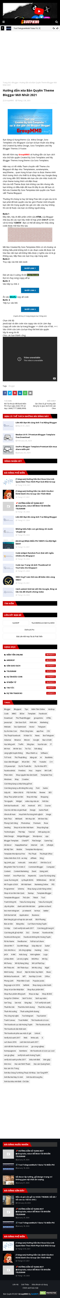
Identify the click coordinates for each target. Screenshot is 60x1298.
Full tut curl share (37, 941)
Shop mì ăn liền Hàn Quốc (14, 893)
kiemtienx (23, 1051)
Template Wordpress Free (14, 854)
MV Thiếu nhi (9, 967)
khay (17, 779)
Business (35, 915)
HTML (48, 718)
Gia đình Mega (22, 946)
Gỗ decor (8, 845)
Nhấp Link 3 (30, 309)
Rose (46, 823)
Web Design (9, 836)
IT (51, 744)
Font (37, 788)
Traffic (20, 744)
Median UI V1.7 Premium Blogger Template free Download (35, 436)
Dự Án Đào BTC (41, 766)
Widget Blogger (23, 836)
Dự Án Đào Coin (27, 676)
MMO (14, 713)
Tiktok (35, 897)
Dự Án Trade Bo (27, 693)
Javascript (8, 722)
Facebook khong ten (12, 937)
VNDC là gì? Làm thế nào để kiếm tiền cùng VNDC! (35, 578)
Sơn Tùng (7, 1002)
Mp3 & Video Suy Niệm (34, 972)
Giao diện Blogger (11, 762)
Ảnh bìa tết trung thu (34, 1077)
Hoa (30, 770)
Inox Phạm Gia (19, 875)
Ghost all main (9, 814)
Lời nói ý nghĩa (22, 959)
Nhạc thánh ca (31, 753)
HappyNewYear (21, 845)
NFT (24, 976)
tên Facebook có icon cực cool (42, 1051)
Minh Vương (8, 972)
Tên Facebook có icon (40, 1020)
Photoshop (25, 823)
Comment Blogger (36, 867)
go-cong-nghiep (37, 1046)
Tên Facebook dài (43, 1024)
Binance (18, 740)
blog (42, 858)
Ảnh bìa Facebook (11, 805)
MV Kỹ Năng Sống (21, 963)
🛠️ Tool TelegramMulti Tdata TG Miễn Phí (35, 1165)
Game (45, 788)
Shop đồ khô (47, 994)
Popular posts (38, 981)
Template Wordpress (34, 849)
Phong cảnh (8, 981)
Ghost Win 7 (9, 946)
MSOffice (35, 959)
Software (44, 753)
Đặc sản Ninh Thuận (22, 1064)
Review (42, 792)
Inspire (38, 770)
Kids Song (23, 954)
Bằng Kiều (20, 924)
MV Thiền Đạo (23, 967)
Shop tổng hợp (42, 827)
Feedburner (22, 941)
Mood (19, 972)
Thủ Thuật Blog (21, 757)
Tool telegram (27, 1016)
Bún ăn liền (8, 924)
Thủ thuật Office (46, 854)
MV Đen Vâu (43, 819)
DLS (27, 932)
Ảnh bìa (45, 801)
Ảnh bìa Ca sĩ (46, 862)
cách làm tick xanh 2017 (29, 1042)
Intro (46, 950)
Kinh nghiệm (35, 954)
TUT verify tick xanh (42, 1002)
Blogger (15, 82)
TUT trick (7, 757)
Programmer (9, 889)
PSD (34, 762)
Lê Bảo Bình (9, 959)
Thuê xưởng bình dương (29, 1011)
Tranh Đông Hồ (10, 902)
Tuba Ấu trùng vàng (27, 902)
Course (48, 805)
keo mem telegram (11, 911)
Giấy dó (7, 792)
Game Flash (43, 810)
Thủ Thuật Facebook (12, 735)
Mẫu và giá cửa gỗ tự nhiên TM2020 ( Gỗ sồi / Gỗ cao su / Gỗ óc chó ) (36, 1198)
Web (25, 1038)
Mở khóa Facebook (11, 976)
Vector (31, 727)
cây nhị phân (9, 906)
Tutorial (31, 832)
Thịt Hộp (21, 832)
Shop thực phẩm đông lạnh (14, 994)
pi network (27, 911)
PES (53, 884)
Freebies (22, 770)
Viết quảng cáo (44, 832)
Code (6, 713)
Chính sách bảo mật (30, 1288)
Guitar (47, 946)
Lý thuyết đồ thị (27, 880)
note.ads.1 (33, 862)
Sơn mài (18, 1002)
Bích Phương (40, 919)
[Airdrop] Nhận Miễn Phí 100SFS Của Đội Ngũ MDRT (36, 542)
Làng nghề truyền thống (13, 753)
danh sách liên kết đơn (26, 906)
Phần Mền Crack (23, 981)
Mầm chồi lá (18, 792)
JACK (6, 954)
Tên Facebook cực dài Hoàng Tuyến (18, 1024)
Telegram (27, 671)
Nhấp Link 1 (30, 268)
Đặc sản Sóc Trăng (11, 1068)
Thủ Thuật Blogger (23, 718)
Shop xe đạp (34, 994)
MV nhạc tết (30, 819)
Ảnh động (38, 748)
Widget (19, 801)
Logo (46, 954)
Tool (43, 897)
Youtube (42, 762)
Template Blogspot (11, 897)
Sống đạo (30, 744)
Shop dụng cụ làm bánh (42, 985)
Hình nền (33, 722)
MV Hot (7, 748)
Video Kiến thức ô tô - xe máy (15, 858)
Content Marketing (21, 871)
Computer (51, 867)
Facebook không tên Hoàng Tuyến (37, 937)
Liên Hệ (15, 1284)
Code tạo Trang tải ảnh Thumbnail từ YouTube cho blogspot (33, 566)
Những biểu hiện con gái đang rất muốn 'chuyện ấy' (34, 530)
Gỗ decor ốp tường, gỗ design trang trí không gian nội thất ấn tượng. (34, 1178)
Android (31, 805)
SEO (50, 792)
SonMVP (15, 623)
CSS (48, 731)
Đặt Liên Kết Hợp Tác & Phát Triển (29, 636)
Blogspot (17, 709)
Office (47, 976)
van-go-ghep (9, 1055)
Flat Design (36, 840)
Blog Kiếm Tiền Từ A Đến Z (14, 867)
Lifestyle (50, 845)
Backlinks (48, 757)
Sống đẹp (28, 1002)
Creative (25, 779)
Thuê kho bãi (9, 1007)
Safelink (26, 985)
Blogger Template (11, 840)
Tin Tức (27, 687)
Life (42, 845)
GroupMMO (9, 100)
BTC (39, 805)
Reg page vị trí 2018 (12, 985)
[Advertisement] (30, 58)
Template (31, 713)
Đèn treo (7, 1064)
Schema (21, 889)
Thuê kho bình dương (26, 1007)
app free (40, 731)
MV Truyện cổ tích (11, 884)
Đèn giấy (46, 1059)
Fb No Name (9, 941)
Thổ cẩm (26, 897)
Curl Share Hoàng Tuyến (37, 924)
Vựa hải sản (42, 744)
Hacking (38, 950)
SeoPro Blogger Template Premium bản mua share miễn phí (36, 448)
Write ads (34, 1038)
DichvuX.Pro (29, 629)
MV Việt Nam (26, 884)
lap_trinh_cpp (9, 862)
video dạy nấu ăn (32, 801)
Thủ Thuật (32, 854)
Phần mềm (8, 775)
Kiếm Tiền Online (27, 654)
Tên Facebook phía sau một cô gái (17, 1033)
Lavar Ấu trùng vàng (47, 875)
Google (36, 740)
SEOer (22, 713)
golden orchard (45, 906)
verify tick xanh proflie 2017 (15, 1059)
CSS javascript (9, 766)
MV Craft (48, 770)
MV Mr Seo (17, 748)
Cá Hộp (7, 928)
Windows (7, 779)
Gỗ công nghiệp (25, 950)
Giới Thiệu (25, 1284)
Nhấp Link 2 (30, 290)
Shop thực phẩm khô (35, 989)
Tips (26, 709)
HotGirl (7, 875)
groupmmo (38, 718)
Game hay (48, 840)
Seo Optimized (20, 727)
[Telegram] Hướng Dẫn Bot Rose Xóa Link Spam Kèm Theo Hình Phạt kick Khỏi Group (35, 480)
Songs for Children (11, 998)
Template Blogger (44, 893)
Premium (37, 823)
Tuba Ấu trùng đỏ (45, 902)
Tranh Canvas (9, 1020)
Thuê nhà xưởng (10, 1011)
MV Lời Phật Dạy (38, 963)
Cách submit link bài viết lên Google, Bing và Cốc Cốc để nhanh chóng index (36, 590)
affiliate (33, 858)
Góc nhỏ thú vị (9, 950)
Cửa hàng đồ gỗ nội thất (13, 932)
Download (8, 718)
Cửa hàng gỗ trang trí (45, 928)
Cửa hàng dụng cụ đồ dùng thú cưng (18, 788)
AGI (23, 805)
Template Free (46, 775)
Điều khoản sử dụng (40, 1284)
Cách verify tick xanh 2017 (24, 928)
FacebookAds (9, 770)
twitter (46, 911)
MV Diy (44, 959)
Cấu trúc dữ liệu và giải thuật (15, 810)
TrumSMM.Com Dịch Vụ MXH (43, 623)
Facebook (43, 713)
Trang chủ (7, 82)
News (37, 735)
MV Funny (8, 963)
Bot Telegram (48, 735)
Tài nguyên (8, 801)
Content (7, 871)
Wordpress (37, 836)
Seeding (7, 827)
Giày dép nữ (36, 946)
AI (41, 757)
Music (48, 972)
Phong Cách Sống (11, 823)
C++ (51, 762)
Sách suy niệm (40, 998)
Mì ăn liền (25, 762)
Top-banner (41, 1016)
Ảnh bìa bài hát (10, 915)
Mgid (47, 967)
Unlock (37, 1033)
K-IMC (13, 954)
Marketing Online (41, 884)
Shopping (44, 797)
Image (48, 814)
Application (24, 915)
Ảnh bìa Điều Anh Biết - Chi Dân (16, 1081)
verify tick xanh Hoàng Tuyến (29, 1055)
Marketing (44, 722)
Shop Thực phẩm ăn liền (13, 797)
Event (34, 871)
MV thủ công (37, 967)
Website (7, 727)
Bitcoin (27, 740)
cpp (46, 836)
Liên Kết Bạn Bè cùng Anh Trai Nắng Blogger (36, 422)
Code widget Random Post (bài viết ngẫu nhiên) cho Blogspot (35, 554)
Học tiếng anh (9, 744)
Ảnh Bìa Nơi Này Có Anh (13, 1077)
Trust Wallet (23, 1020)
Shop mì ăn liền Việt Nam (23, 827)
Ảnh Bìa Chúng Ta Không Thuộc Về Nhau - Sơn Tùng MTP (26, 1073)
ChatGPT (25, 840)
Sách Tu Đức (27, 998)
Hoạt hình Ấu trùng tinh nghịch (31, 814)
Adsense (7, 740)
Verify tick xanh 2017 (12, 1038)
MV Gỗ (52, 880)
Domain (36, 932)
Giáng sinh (44, 871)
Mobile (19, 849)
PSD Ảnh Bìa (31, 792)
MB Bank (18, 819)
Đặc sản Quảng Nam (42, 1064)
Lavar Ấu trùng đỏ (11, 880)
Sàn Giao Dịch (27, 665)
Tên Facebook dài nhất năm (15, 1029)
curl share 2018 (10, 1042)
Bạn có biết (47, 740)
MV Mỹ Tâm (8, 849)
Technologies (9, 832)
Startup (31, 893)
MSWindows (41, 880)
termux (37, 911)
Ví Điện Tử (27, 682)
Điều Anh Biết (34, 1059)
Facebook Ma (47, 932)
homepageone (10, 1051)
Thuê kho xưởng (44, 1007)
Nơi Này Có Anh (35, 976)
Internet (34, 845)
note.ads (21, 862)
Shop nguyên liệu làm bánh (26, 775)
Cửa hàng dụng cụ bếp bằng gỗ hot (18, 784)
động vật (33, 757)
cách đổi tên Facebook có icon (16, 1046)
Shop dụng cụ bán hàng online (39, 889)
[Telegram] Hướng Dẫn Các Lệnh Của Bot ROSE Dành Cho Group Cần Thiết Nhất (35, 492)
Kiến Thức (8, 819)
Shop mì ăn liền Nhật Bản (14, 989)
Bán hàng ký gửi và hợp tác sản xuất (18, 919)
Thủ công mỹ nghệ (11, 1016)
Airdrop (27, 660)
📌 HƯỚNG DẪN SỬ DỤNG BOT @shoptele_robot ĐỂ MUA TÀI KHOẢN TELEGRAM (33, 506)
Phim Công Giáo (26, 731)
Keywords (32, 875)
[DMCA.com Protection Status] (48, 1294)
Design (32, 810)
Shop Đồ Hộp (32, 797)
